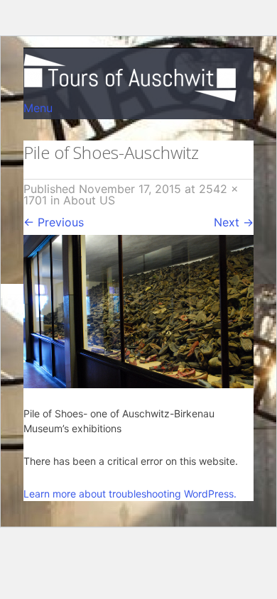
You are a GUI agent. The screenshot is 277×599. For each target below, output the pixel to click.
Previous (53, 222)
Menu (38, 108)
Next (234, 222)
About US (89, 200)
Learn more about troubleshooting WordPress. (130, 494)
